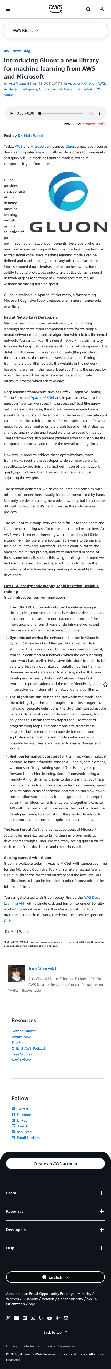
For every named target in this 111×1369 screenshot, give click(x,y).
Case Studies (22, 1054)
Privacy (12, 1346)
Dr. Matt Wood (30, 135)
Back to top (52, 1332)
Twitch (22, 1126)
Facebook (24, 1114)
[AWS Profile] (102, 9)
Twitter (22, 1109)
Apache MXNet (42, 397)
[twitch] (41, 1319)
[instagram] (33, 1319)
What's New (21, 1036)
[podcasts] (58, 1319)
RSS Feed (24, 1131)
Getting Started (24, 1031)
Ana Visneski (19, 83)
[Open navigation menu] (8, 9)
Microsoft (38, 146)
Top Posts (19, 1042)
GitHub (9, 920)
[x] (8, 1319)
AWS (19, 146)
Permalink (84, 89)
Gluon (70, 146)
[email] (66, 1319)
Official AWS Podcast (28, 1048)
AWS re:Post (21, 1059)
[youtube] (49, 1319)
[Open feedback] (105, 684)
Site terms (31, 1346)
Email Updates (28, 1137)
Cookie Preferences (59, 1346)
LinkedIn (23, 1120)
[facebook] (16, 1319)
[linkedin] (25, 1319)
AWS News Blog (17, 51)
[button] (26, 30)
